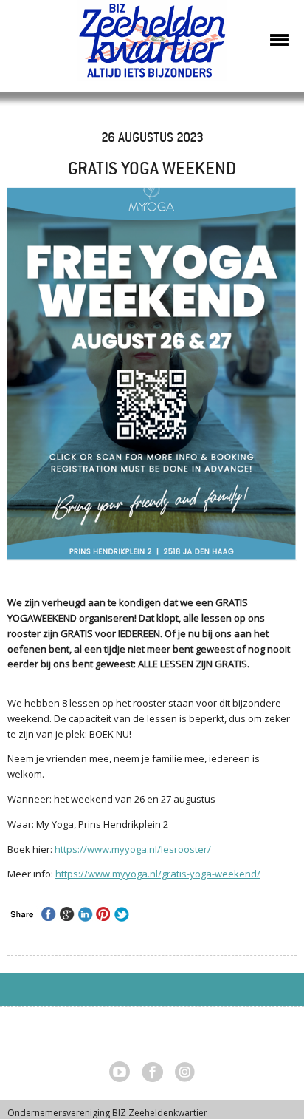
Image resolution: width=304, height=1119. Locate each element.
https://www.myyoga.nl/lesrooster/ (133, 849)
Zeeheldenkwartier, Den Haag (152, 46)
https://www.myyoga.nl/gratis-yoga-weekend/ (157, 873)
